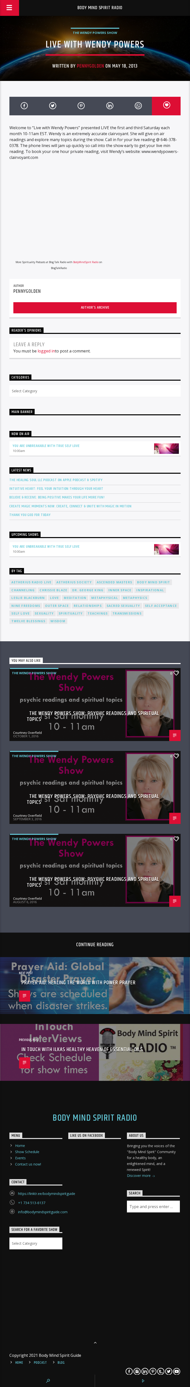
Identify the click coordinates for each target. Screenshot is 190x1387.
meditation (75, 598)
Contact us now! (28, 1164)
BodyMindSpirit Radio (85, 262)
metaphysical (104, 598)
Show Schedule (27, 1151)
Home (20, 1145)
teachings (98, 613)
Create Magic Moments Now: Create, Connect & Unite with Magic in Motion (70, 506)
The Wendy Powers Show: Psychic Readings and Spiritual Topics (93, 716)
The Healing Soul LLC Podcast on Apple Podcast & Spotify (55, 480)
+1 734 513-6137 (31, 1202)
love (54, 598)
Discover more (139, 1175)
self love (20, 613)
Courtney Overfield (27, 732)
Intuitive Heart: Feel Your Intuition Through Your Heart (56, 488)
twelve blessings (28, 621)
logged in (46, 351)
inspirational (150, 590)
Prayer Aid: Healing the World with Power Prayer (79, 982)
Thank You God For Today (29, 515)
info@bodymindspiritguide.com (43, 1212)
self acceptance (161, 606)
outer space (57, 606)
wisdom (57, 621)
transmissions (127, 613)
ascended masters (114, 582)
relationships (88, 606)
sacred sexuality (123, 606)
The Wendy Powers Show (95, 32)
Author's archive (95, 307)
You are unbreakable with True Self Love (46, 446)
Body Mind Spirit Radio (100, 7)
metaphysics (135, 598)
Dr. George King (87, 590)
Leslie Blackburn (28, 598)
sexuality (44, 613)
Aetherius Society (74, 582)
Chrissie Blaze (53, 590)
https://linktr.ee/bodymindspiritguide (46, 1193)
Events (20, 1158)
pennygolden (90, 66)
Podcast (40, 1362)
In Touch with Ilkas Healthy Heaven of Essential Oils (82, 1049)
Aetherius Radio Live (31, 582)
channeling (23, 590)
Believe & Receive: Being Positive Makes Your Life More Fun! (56, 497)
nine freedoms (25, 606)
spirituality (71, 613)
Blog (61, 1362)
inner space (119, 590)
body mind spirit (153, 582)
